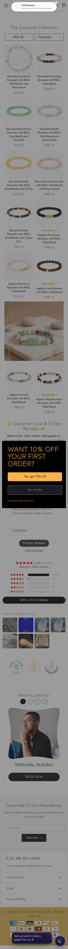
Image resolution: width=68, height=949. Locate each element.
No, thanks (35, 490)
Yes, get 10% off (35, 476)
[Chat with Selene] (60, 941)
